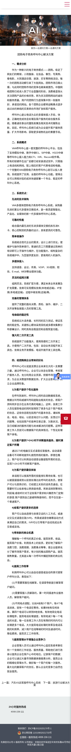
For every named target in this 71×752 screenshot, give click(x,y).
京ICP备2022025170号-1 (40, 728)
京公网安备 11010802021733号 (37, 733)
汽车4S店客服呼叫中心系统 (26, 682)
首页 (33, 48)
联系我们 (22, 728)
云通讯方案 (43, 48)
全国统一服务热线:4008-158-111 (36, 737)
